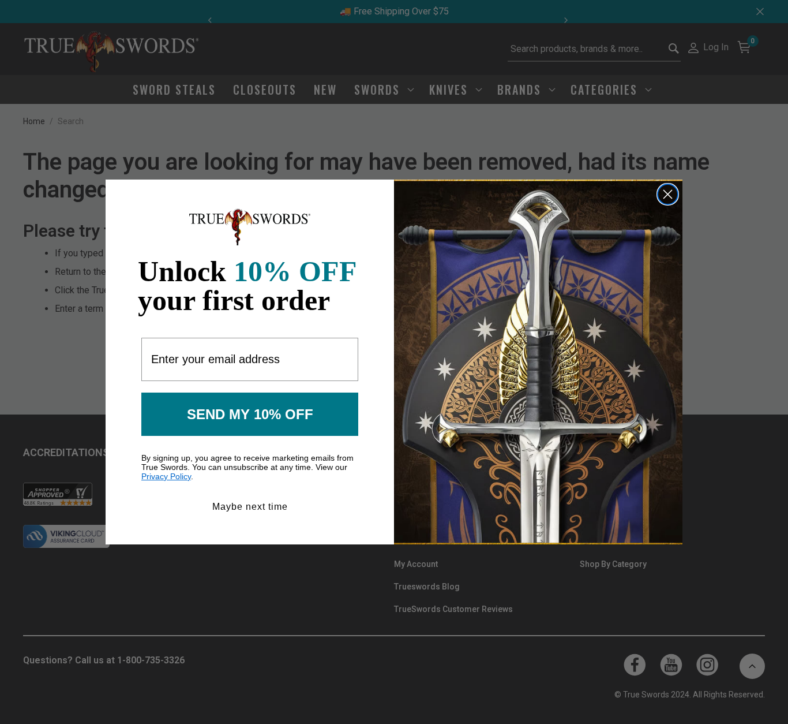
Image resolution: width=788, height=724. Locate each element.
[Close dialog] (668, 194)
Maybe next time (250, 507)
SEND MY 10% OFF (250, 414)
